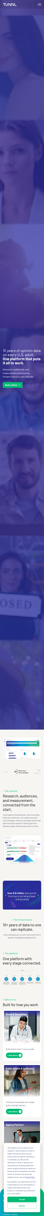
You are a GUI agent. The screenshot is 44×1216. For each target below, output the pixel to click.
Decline (22, 1206)
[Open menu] (39, 4)
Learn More (12, 1055)
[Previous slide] (6, 895)
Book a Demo (11, 385)
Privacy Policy (30, 1177)
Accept (22, 1199)
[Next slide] (38, 895)
